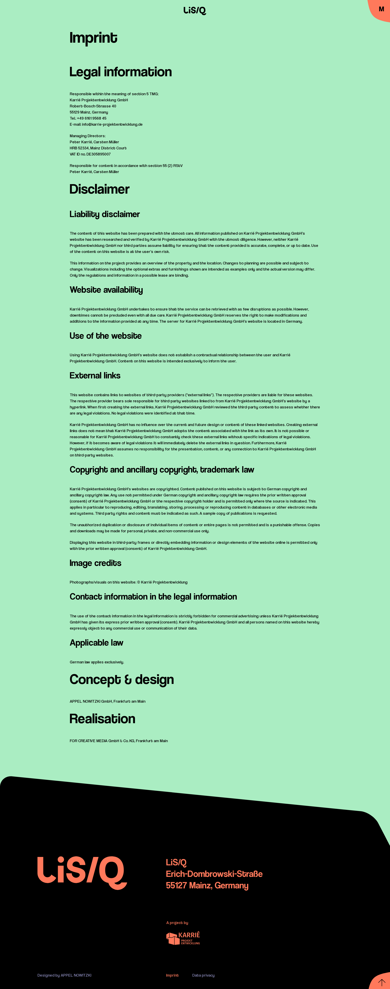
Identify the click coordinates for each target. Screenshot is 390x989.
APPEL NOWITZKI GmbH (91, 701)
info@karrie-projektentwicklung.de (112, 124)
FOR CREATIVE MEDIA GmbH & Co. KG (102, 740)
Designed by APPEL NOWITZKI (64, 975)
